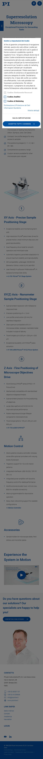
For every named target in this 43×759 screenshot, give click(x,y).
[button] (21, 123)
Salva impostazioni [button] (21, 118)
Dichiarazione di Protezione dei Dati (17, 105)
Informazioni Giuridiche (12, 108)
